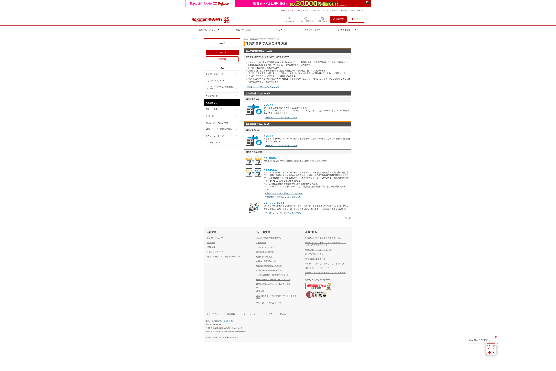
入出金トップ (212, 102)
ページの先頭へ (346, 218)
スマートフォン (213, 142)
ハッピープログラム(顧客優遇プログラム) (219, 88)
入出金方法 (254, 38)
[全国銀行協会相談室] (316, 295)
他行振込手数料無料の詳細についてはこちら (284, 193)
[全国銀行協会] (318, 287)
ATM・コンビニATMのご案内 (219, 129)
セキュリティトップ (215, 135)
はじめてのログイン (215, 80)
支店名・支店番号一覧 (225, 321)
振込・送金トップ (214, 109)
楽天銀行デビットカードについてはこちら (283, 213)
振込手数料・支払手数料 (217, 122)
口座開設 (222, 59)
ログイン (222, 52)
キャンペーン (212, 95)
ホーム (246, 38)
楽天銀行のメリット (215, 73)
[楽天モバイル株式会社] (278, 3)
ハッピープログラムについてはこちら (263, 86)
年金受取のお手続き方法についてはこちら (283, 196)
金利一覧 (210, 115)
